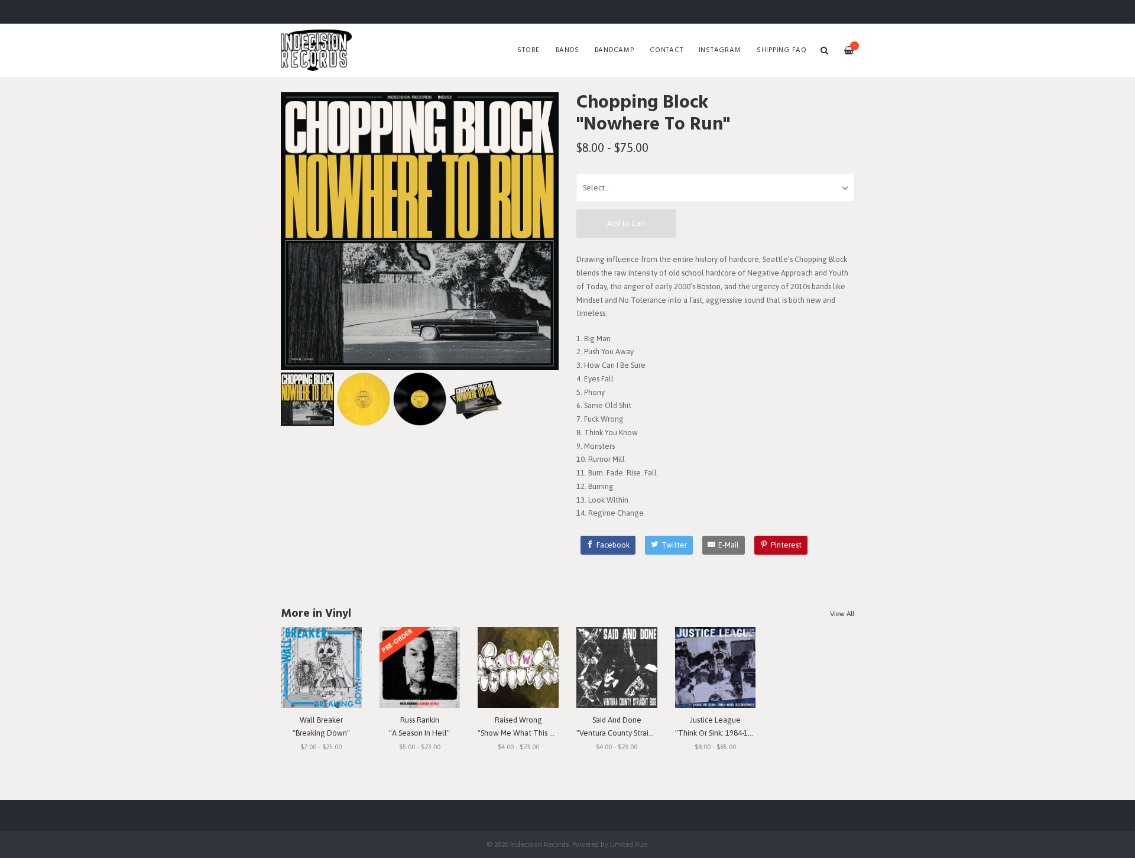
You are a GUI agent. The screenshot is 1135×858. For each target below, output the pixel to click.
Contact (666, 50)
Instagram (720, 50)
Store (528, 50)
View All (842, 614)
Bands (567, 50)
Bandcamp (614, 50)
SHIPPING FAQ (782, 50)
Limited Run (628, 844)
